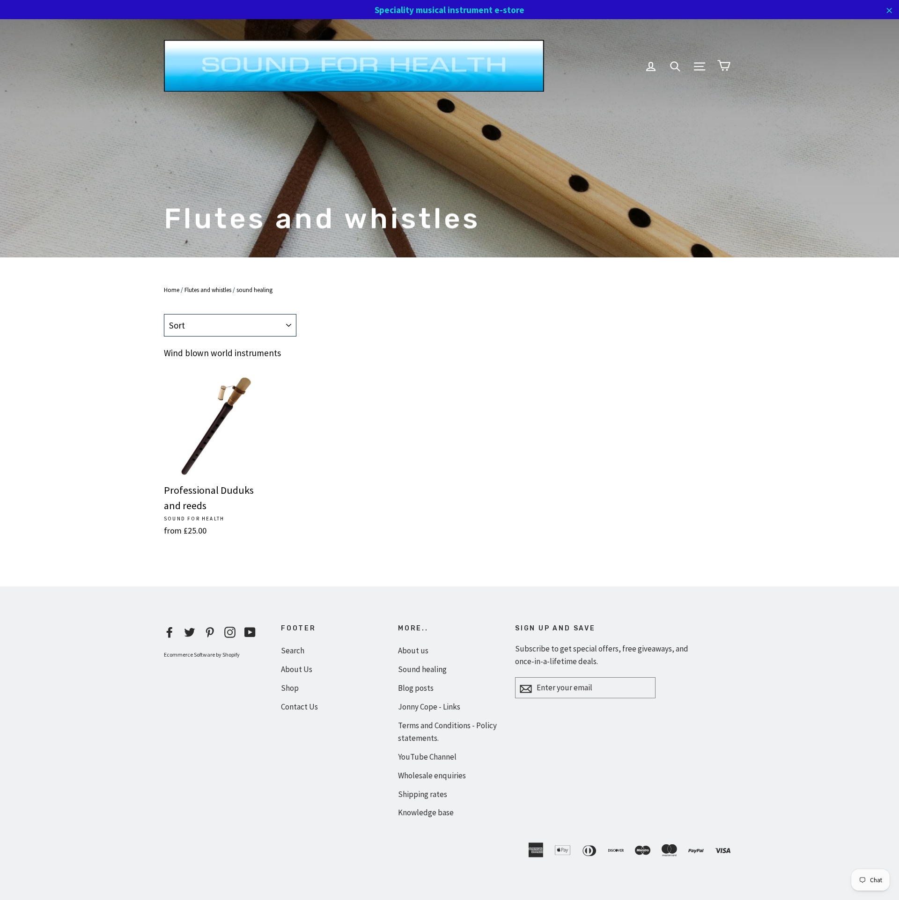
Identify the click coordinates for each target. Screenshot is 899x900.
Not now (450, 637)
